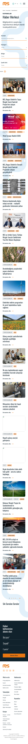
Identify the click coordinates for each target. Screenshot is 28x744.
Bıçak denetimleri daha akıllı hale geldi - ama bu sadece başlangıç (12, 472)
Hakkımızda (17, 680)
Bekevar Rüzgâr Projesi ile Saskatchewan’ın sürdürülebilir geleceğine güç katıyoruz (13, 507)
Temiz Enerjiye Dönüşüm (6, 719)
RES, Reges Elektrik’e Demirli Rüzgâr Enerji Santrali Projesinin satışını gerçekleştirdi (12, 168)
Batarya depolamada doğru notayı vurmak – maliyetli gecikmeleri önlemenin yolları (13, 203)
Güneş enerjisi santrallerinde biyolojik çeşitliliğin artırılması (12, 339)
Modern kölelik (8, 737)
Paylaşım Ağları (17, 687)
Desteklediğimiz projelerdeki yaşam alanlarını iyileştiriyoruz (12, 271)
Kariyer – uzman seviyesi (6, 715)
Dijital (9, 197)
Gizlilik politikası (20, 736)
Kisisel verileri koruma (17, 737)
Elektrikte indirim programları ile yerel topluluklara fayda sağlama (13, 305)
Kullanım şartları (7, 736)
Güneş (4, 700)
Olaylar (5, 132)
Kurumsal (20, 132)
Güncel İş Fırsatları (7, 729)
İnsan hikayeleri (17, 714)
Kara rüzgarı (11, 95)
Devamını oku (7, 110)
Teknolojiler (11, 535)
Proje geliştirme (6, 680)
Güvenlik (16, 692)
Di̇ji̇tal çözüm (6, 688)
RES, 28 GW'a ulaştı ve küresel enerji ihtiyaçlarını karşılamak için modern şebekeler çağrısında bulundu (13, 543)
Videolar (16, 499)
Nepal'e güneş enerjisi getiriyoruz (10, 439)
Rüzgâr (4, 697)
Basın (4, 95)
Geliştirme (10, 160)
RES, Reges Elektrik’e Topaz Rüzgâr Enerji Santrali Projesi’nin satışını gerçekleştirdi (12, 103)
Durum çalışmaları (7, 264)
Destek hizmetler (7, 685)
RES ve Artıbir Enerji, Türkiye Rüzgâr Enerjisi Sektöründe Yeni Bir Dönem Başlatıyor (12, 237)
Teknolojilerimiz (6, 695)
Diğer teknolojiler (7, 707)
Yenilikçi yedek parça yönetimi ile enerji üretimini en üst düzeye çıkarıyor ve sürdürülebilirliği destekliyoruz (12, 580)
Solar (23, 572)
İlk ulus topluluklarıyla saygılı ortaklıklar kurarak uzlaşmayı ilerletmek (13, 373)
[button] (24, 4)
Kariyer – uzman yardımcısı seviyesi (7, 723)
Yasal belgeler (13, 739)
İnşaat (4, 683)
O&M (17, 231)
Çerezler (14, 736)
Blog (4, 197)
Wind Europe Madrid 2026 (12, 135)
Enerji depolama (17, 197)
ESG (15, 264)
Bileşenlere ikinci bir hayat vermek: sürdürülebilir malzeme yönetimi (12, 406)
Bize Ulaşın (16, 694)
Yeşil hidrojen (6, 705)
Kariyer (4, 727)
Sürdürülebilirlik (17, 689)
